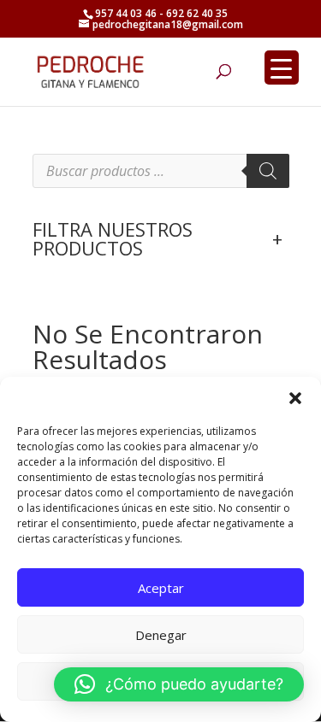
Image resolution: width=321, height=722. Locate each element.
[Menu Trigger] (282, 67)
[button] (295, 398)
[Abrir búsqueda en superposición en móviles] (161, 171)
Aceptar (161, 587)
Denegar (161, 634)
